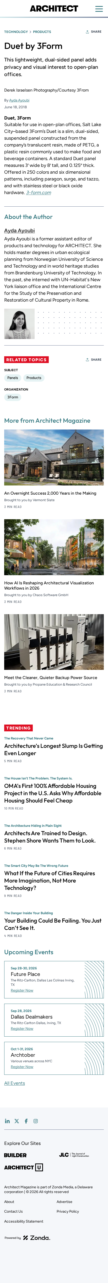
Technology (16, 31)
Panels (12, 378)
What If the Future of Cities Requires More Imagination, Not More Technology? (49, 880)
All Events (14, 1083)
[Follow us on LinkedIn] (7, 1121)
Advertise (64, 1202)
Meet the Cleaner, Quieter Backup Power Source (50, 677)
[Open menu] (99, 9)
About (9, 1202)
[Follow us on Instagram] (36, 1121)
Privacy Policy (68, 1211)
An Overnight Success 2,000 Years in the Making (50, 493)
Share (96, 31)
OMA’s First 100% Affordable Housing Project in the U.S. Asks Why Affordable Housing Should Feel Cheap (52, 793)
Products (42, 31)
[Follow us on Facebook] (26, 1121)
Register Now (22, 990)
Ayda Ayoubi (19, 100)
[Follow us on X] (17, 1121)
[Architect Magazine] (54, 8)
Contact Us (13, 1211)
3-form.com (38, 192)
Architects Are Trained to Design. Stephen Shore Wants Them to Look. (50, 836)
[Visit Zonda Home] (27, 1237)
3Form (12, 397)
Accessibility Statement (23, 1221)
